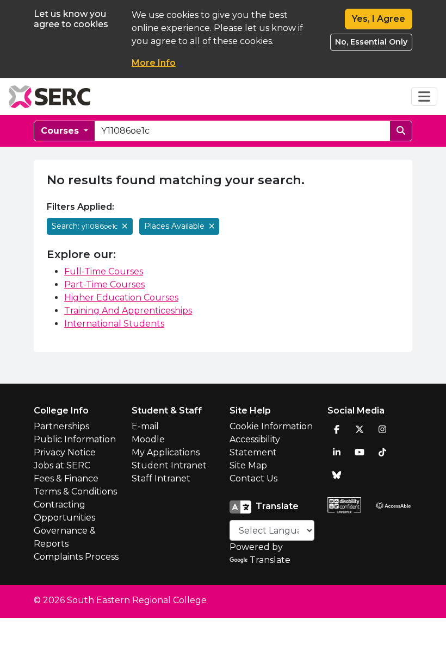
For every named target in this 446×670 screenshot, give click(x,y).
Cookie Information (271, 426)
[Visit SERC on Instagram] (382, 429)
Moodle (148, 439)
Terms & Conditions (75, 491)
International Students (114, 323)
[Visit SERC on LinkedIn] (336, 452)
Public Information (75, 439)
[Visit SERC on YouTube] (359, 452)
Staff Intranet (161, 478)
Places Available (175, 226)
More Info (154, 63)
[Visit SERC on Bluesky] (336, 475)
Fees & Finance (66, 478)
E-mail (145, 426)
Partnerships (61, 426)
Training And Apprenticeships (128, 310)
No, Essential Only (371, 42)
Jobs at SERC (62, 465)
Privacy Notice (65, 452)
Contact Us (253, 478)
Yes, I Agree (378, 19)
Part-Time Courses (104, 284)
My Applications (166, 452)
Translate (270, 560)
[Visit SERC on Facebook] (336, 429)
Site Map (248, 465)
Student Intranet (169, 465)
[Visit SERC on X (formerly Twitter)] (359, 429)
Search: (84, 226)
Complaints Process (76, 557)
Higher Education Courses (121, 297)
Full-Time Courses (103, 271)
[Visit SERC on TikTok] (382, 452)
